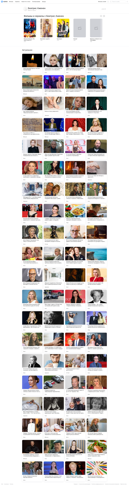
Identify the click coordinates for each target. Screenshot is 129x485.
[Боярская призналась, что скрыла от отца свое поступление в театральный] (97, 107)
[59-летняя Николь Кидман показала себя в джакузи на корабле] (97, 428)
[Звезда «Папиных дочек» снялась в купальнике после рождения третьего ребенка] (32, 428)
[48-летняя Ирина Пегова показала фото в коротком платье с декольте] (75, 107)
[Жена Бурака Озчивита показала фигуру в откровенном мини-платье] (75, 171)
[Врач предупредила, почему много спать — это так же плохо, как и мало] (32, 407)
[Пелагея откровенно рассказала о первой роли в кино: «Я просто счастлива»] (97, 386)
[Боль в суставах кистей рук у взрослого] (97, 171)
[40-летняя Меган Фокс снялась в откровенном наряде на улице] (54, 171)
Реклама (11, 484)
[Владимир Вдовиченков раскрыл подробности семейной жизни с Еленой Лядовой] (97, 85)
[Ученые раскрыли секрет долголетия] (75, 364)
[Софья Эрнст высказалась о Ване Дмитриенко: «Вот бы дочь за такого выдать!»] (32, 321)
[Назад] (101, 16)
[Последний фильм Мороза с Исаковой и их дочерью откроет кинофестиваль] (97, 235)
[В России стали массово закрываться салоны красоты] (54, 428)
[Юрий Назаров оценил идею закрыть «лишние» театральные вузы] (75, 471)
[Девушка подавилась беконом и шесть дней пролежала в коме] (54, 278)
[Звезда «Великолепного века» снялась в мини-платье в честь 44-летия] (32, 386)
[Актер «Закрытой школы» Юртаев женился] (32, 471)
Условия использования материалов (112, 484)
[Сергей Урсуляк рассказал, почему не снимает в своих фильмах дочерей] (97, 364)
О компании (6, 484)
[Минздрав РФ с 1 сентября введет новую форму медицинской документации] (32, 192)
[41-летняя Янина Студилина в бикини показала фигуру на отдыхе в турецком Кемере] (97, 128)
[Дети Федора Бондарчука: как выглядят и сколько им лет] (32, 278)
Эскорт (75, 38)
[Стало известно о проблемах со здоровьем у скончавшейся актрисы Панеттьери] (54, 64)
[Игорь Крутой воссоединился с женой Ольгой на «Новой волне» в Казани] (97, 321)
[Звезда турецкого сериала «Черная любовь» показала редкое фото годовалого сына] (75, 300)
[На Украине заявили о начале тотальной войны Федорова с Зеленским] (32, 450)
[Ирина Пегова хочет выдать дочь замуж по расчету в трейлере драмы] (75, 278)
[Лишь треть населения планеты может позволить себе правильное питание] (97, 450)
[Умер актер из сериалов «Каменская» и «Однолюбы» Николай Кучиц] (54, 450)
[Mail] (2, 1)
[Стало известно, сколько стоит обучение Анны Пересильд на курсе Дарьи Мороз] (54, 471)
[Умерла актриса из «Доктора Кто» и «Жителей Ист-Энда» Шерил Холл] (97, 407)
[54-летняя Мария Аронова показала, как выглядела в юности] (32, 364)
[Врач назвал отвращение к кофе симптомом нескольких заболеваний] (54, 364)
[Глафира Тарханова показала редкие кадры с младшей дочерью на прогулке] (54, 214)
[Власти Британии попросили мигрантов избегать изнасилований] (32, 85)
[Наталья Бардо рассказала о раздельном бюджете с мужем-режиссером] (97, 192)
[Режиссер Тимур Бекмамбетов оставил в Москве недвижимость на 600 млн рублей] (97, 150)
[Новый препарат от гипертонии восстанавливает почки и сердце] (54, 343)
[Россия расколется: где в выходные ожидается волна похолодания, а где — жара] (54, 235)
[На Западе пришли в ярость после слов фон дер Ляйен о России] (54, 128)
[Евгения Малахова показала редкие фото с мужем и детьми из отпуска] (32, 214)
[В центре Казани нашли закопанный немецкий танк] (97, 64)
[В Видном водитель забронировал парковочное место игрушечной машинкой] (54, 386)
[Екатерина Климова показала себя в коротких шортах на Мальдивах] (75, 321)
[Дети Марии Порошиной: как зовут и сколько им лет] (32, 235)
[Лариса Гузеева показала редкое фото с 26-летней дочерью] (75, 64)
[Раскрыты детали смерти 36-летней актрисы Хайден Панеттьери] (97, 278)
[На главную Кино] (5, 1)
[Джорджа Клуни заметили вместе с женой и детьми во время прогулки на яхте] (97, 343)
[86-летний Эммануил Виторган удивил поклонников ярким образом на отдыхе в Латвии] (75, 235)
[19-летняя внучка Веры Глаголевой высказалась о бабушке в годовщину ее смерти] (32, 257)
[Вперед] (104, 16)
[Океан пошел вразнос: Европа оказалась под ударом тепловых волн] (97, 257)
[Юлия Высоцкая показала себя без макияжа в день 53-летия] (32, 300)
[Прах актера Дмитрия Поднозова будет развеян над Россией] (54, 150)
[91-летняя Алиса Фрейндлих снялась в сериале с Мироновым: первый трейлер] (75, 192)
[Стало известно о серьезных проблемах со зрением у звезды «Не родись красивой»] (32, 171)
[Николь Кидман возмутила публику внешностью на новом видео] (54, 257)
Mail (2, 484)
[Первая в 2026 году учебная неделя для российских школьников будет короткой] (75, 428)
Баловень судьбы (45, 38)
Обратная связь (123, 484)
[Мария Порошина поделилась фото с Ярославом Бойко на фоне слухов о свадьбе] (54, 85)
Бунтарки (59, 38)
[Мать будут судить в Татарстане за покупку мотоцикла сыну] (54, 300)
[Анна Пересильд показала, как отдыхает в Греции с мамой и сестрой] (32, 343)
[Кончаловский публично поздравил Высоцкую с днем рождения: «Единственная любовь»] (54, 192)
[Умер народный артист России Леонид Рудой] (32, 64)
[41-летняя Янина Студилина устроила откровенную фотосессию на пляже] (75, 150)
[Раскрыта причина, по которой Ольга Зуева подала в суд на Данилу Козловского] (75, 257)
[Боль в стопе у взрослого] (54, 107)
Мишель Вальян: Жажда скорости (29, 39)
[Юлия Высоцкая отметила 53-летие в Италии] (75, 450)
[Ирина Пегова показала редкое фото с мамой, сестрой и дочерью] (75, 85)
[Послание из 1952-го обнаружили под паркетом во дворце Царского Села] (32, 128)
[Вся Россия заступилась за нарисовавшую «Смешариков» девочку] (97, 471)
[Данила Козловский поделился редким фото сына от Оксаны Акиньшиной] (54, 321)
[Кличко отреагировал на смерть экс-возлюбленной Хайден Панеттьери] (75, 343)
